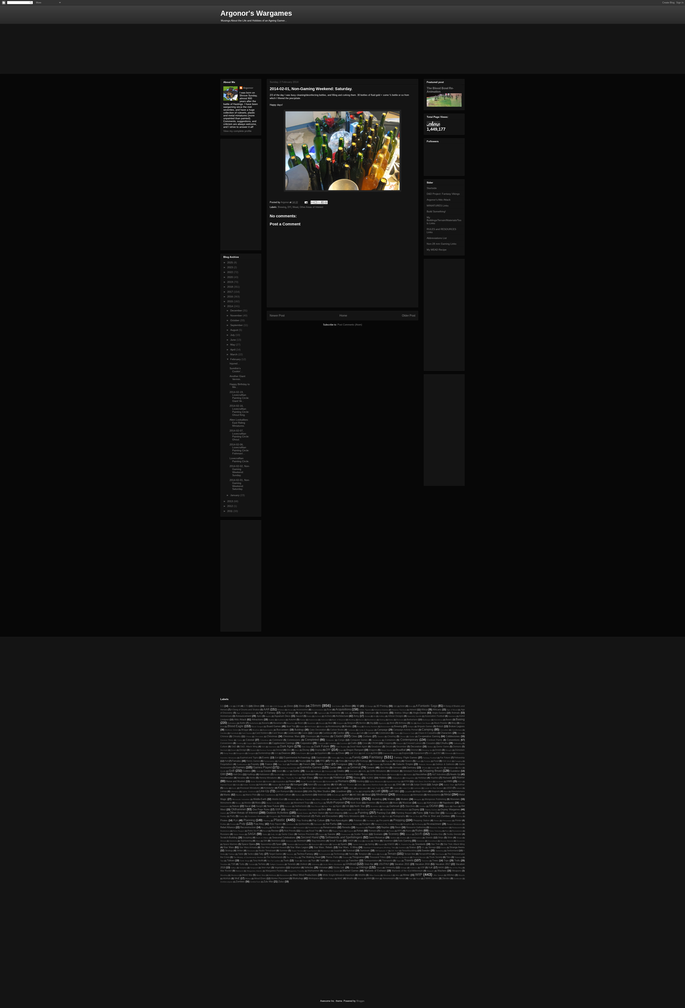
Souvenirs (460, 841)
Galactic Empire (404, 764)
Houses (319, 781)
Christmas (272, 736)
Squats (381, 844)
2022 (230, 272)
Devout (279, 750)
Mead (295, 207)
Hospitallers (280, 781)
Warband (239, 871)
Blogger (360, 1001)
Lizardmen (341, 791)
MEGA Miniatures (403, 795)
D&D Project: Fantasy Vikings (443, 193)
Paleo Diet (434, 813)
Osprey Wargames (450, 809)
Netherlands (301, 806)
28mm (315, 705)
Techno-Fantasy (305, 854)
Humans (343, 781)
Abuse (290, 710)
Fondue (427, 761)
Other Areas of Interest (311, 207)
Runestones (457, 831)
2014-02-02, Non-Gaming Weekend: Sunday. (240, 470)
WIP (418, 874)
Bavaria (265, 723)
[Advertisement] (327, 49)
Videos (353, 868)
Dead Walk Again (358, 746)
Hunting (360, 781)
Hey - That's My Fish (289, 778)
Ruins (409, 831)
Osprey (415, 809)
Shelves (403, 838)
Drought (448, 750)
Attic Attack (240, 719)
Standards (420, 844)
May (233, 344)
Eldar (333, 753)
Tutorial (252, 864)
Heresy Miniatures (268, 778)
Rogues (350, 831)
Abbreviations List (437, 238)
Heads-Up (455, 774)
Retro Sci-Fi (253, 831)
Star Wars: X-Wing (348, 847)
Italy (328, 784)
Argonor (248, 87)
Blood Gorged (257, 726)
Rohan (360, 830)
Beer (330, 723)
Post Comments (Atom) (350, 324)
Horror (461, 777)
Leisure (459, 788)
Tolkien (230, 860)
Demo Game (443, 746)
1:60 (238, 706)
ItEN (336, 784)
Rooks (383, 831)
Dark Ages (286, 746)
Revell (265, 831)
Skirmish (301, 840)
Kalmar (461, 784)
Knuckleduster (321, 788)
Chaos (396, 733)
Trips (446, 860)
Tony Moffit (258, 860)
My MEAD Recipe (436, 249)
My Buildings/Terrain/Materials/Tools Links (444, 220)
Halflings (251, 774)
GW (222, 774)
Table (240, 854)
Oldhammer (238, 809)
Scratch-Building (228, 837)
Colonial (250, 740)
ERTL (430, 753)
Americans (370, 713)
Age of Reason (306, 713)
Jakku (359, 785)
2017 (230, 291)
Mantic (227, 794)
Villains (379, 868)
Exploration (321, 757)
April (233, 349)
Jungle (435, 784)
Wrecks (361, 879)
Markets (309, 795)
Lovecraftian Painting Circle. (239, 460)
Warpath (430, 871)
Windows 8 (387, 875)
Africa (424, 709)
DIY (289, 207)
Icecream (439, 781)
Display (318, 750)
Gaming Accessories (288, 768)
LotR (378, 791)
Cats (361, 733)
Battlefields (253, 723)
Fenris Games (253, 761)
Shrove (223, 841)
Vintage (403, 868)
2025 (230, 262)
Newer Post (277, 315)
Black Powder (441, 723)
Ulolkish (304, 864)
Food (436, 761)
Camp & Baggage (366, 730)
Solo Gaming (404, 840)
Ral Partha (331, 824)
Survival (350, 850)
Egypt (311, 753)
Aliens (355, 712)
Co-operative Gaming (429, 736)
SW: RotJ (395, 851)
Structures (251, 851)
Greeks (340, 771)
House (292, 781)
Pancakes (449, 813)
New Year (328, 806)
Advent (413, 709)
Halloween (264, 774)
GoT (288, 771)
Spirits (334, 844)
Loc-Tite (355, 791)
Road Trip (314, 831)
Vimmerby (390, 867)
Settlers (393, 838)
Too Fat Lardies (273, 861)
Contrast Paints (434, 740)
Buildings (299, 729)
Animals (455, 712)
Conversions (226, 743)
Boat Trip (290, 726)
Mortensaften (285, 803)
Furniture (387, 764)
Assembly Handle (414, 716)
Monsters (455, 799)
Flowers (408, 761)
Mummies (371, 803)
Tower (297, 861)
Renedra (346, 827)
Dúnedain (460, 750)
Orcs (323, 809)
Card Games (247, 733)
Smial (359, 841)
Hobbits (383, 777)
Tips (222, 861)
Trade (322, 860)
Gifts (441, 768)
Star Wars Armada (248, 847)
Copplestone (262, 743)
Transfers (354, 860)
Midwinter (291, 799)
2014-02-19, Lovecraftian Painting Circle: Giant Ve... (239, 396)
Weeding (224, 875)
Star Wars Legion (299, 847)
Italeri (310, 784)
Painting (363, 812)
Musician (407, 802)
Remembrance (314, 827)
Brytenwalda (268, 730)
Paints (420, 813)
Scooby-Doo (437, 834)
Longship (366, 791)
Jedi (408, 784)
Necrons (288, 806)
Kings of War (297, 788)
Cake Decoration (317, 730)
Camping (427, 729)
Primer (436, 821)
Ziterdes (446, 878)
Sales (265, 834)
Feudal (302, 761)
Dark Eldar (306, 747)
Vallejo (233, 868)
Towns (305, 861)
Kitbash (309, 788)
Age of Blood (452, 710)
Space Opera (248, 844)
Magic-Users (421, 791)
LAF (341, 788)
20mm (301, 706)
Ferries (280, 761)
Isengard (298, 784)
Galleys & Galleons (445, 764)
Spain (279, 844)
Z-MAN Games (431, 878)
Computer (330, 740)
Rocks (326, 831)
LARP (386, 788)
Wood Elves (260, 878)
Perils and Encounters (326, 816)
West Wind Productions (305, 875)
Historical (339, 777)
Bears (300, 723)
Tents (382, 854)
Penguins (273, 816)
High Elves (307, 777)
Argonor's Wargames (256, 13)
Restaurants (457, 827)
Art (374, 716)
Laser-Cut (406, 788)
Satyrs (321, 834)
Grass (307, 771)
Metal (447, 794)
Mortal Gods (271, 803)
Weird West (260, 875)
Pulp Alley (259, 824)
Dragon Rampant (355, 750)
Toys (313, 860)
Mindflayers (334, 799)
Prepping (399, 820)
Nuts (384, 806)
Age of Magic (288, 713)
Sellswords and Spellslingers (343, 837)
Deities (430, 747)
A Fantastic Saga (426, 705)
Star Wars (229, 847)
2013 (230, 501)
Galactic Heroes (425, 764)
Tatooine (289, 854)
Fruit (355, 764)
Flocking (397, 761)
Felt (226, 761)
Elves (341, 753)
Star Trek (435, 844)
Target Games (276, 854)
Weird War (247, 875)
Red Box (276, 827)
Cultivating (457, 743)
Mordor (247, 803)
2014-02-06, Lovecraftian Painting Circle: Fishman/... (239, 449)
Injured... (235, 363)
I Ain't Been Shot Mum (423, 781)
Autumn (292, 719)
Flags (387, 761)
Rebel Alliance (227, 827)
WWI (369, 878)
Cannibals (234, 733)
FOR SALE (446, 761)
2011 (230, 511)
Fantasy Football (430, 758)
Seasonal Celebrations (284, 837)
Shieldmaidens (416, 838)
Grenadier (354, 771)
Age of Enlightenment (246, 713)
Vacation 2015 (402, 864)
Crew (364, 743)
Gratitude (317, 771)
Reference (288, 827)
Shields (429, 837)
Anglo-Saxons (439, 713)
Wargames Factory (275, 871)
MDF (346, 795)
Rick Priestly (290, 831)
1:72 (246, 706)
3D (357, 706)
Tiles (448, 857)
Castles (340, 733)
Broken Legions (457, 726)
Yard (411, 879)
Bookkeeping (334, 726)
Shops (459, 838)
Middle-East (278, 799)
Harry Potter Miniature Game (375, 774)
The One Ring (292, 857)
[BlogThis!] (316, 202)
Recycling (265, 827)
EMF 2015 (354, 753)
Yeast (418, 879)
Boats (301, 726)
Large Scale (375, 788)
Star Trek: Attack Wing (454, 844)
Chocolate (259, 736)
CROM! (374, 743)
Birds (392, 723)
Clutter (412, 736)
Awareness (313, 720)
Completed (312, 739)
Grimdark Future (411, 771)
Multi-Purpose (335, 802)
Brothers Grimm (231, 730)
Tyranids (292, 864)
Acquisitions (343, 709)
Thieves (345, 857)
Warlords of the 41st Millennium (407, 871)
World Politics (328, 879)
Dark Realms (341, 747)
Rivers (303, 831)
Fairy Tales (344, 758)
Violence (413, 868)
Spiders (326, 844)
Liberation (235, 791)
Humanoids (330, 781)
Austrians (281, 720)
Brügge (244, 730)
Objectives (410, 806)
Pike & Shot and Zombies (436, 816)
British (440, 726)
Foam (418, 761)
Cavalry (371, 733)
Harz (401, 774)
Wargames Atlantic (254, 871)
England (406, 753)
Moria (258, 802)
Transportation (371, 860)
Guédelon (455, 771)
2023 (230, 267)
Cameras (351, 730)
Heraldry (241, 778)
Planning (249, 820)
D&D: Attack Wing (249, 746)
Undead (351, 863)
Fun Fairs (366, 764)
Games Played (262, 767)
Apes (259, 716)
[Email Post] (305, 202)
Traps (398, 861)
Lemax (223, 791)
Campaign (382, 729)
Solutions (420, 841)
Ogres (446, 806)
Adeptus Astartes (381, 710)
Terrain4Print (425, 854)
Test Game (439, 854)
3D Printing (382, 706)
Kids (281, 787)
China (459, 733)
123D (267, 706)
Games (240, 767)
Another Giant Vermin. (237, 378)
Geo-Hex (384, 767)
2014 (230, 306)
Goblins (247, 771)
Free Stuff (282, 764)
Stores (443, 847)
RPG (399, 831)
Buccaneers (282, 729)
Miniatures (351, 799)
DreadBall (401, 750)
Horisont (447, 777)
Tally (261, 854)
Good (279, 771)
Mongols (417, 799)
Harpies (342, 774)
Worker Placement (280, 878)
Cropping (388, 743)
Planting (266, 821)
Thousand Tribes (377, 857)
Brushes (256, 730)
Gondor (267, 771)
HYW (406, 781)
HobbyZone (397, 778)
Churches (324, 736)
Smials (368, 841)
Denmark (224, 750)
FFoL (332, 761)
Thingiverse (358, 857)
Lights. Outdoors (249, 791)
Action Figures (365, 710)
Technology (339, 854)
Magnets (436, 791)
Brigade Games (425, 726)
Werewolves (284, 875)
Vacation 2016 (422, 864)
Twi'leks (262, 864)
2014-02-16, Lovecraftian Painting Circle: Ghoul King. (239, 410)
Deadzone (376, 746)
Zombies (240, 881)
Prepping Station (421, 820)
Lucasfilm (408, 791)
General (355, 767)
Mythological (433, 803)
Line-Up (264, 791)
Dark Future (321, 746)
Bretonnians (386, 726)
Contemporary (409, 739)
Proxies (233, 824)
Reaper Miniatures (454, 824)
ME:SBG (357, 795)
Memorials (418, 795)
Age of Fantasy (267, 712)
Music (396, 803)
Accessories (302, 709)
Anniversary (226, 716)
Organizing (344, 810)
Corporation (306, 743)
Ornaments (387, 810)
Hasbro (409, 774)
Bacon (361, 720)
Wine (398, 875)
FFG (322, 761)
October (235, 320)
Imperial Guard (226, 785)
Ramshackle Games (350, 824)
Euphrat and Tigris (249, 757)
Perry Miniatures (352, 816)
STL (423, 847)
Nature (235, 806)
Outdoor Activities (277, 812)
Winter (406, 875)
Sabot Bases (239, 834)
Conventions (453, 740)
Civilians (367, 736)
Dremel (414, 750)
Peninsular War (288, 816)
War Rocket (226, 871)
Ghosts (425, 768)
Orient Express (366, 810)
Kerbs (226, 788)
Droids (438, 750)
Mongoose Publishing (435, 799)
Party (232, 816)
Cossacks (321, 743)
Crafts (354, 743)
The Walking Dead (310, 857)
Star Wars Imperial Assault (273, 847)
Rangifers (407, 824)
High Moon (323, 778)
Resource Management (439, 827)
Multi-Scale (356, 803)
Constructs (376, 740)
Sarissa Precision (306, 834)
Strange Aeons (457, 847)
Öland (455, 806)
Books (348, 726)
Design (242, 750)
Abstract (281, 710)
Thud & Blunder (419, 857)
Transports (387, 860)
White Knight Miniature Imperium (338, 875)
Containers (390, 740)
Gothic (296, 771)
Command (277, 740)
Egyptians (322, 753)
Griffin (363, 771)
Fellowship (459, 757)
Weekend (235, 875)
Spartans (291, 844)
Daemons (272, 747)
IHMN (449, 781)
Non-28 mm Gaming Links (441, 243)
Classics (380, 736)
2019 (230, 282)
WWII (377, 879)
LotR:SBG (394, 791)
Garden (333, 767)
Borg (359, 726)
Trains (342, 861)
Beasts (322, 723)
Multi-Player (318, 803)
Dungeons (240, 753)
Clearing (391, 736)
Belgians (340, 723)
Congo (341, 740)
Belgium (351, 723)
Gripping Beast (432, 770)
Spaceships (266, 844)
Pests (367, 816)
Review (275, 830)
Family (356, 757)
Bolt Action (311, 726)
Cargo (316, 733)
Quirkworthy (304, 824)
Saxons (331, 834)
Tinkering (458, 857)
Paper (459, 813)
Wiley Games (374, 875)
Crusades (430, 743)
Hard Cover (297, 774)
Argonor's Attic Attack (438, 199)
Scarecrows (346, 834)
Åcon (329, 709)
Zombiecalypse (226, 882)
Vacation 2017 (442, 864)
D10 (263, 747)
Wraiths (350, 878)
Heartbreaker (226, 778)
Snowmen (388, 841)
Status (412, 847)
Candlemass (457, 730)
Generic (371, 767)
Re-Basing (419, 824)
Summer (284, 850)
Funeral (376, 764)
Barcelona (438, 720)
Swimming (439, 851)
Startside (432, 188)
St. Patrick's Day (405, 844)
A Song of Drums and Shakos (245, 709)
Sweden (426, 850)
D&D (234, 746)
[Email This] (312, 202)
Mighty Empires (305, 799)
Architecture (342, 716)
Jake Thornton (348, 785)
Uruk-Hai (368, 864)
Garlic (344, 768)
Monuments (226, 803)
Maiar (446, 791)
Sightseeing (246, 841)
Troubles (223, 864)
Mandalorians (458, 791)
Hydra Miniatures (376, 781)
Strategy (229, 850)
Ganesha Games (310, 767)
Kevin (234, 788)
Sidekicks (233, 841)
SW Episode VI (381, 851)
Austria (271, 720)
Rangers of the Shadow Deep (387, 824)
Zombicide (458, 879)
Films (341, 761)
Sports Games (359, 844)
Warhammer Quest (331, 871)
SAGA (252, 833)
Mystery (420, 803)
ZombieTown (255, 882)
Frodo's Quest (323, 764)
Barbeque (427, 720)
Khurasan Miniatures (250, 788)
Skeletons (276, 841)
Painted (351, 813)
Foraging (458, 761)
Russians (224, 834)
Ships (440, 837)
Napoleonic (448, 802)
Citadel (338, 736)
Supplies (338, 850)
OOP (277, 809)
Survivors (365, 850)
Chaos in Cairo (409, 733)
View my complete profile (237, 131)
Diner (297, 750)
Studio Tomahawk (267, 850)
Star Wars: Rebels (323, 847)
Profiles (223, 824)
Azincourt (325, 720)
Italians (320, 785)
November (236, 315)
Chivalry (237, 736)
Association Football (434, 716)
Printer (458, 820)
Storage (432, 847)
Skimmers (290, 841)
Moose (238, 803)
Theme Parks (332, 857)
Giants (433, 768)
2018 (230, 286)
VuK (430, 867)
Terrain (391, 853)
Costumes (332, 743)
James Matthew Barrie (375, 785)
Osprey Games (431, 810)
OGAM (433, 805)
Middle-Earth (259, 799)
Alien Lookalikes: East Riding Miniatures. (239, 422)
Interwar (275, 785)
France (268, 764)
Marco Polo (251, 795)
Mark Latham (285, 795)
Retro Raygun (238, 831)
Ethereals (449, 753)
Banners (400, 720)
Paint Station (318, 813)
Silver (258, 841)
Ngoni (339, 806)
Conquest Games (359, 740)
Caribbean (328, 733)
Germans (397, 767)
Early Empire (301, 753)
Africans (437, 709)
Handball (277, 774)
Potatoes (358, 820)
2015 (230, 301)
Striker (240, 850)
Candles (223, 733)
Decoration (416, 746)
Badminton (371, 720)
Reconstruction (248, 827)
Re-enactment (434, 824)
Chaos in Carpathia (427, 733)
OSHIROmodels (402, 810)
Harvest (393, 774)
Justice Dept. (449, 785)
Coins (239, 740)
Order (334, 810)
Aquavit (299, 716)
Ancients (384, 712)
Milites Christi (320, 799)
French (306, 764)
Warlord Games (350, 870)
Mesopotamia (433, 795)
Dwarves (285, 753)
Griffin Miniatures (378, 771)
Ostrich (223, 813)
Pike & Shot (414, 816)
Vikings (363, 867)
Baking (382, 720)
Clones (403, 736)
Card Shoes (278, 733)
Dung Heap (228, 753)
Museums (384, 803)
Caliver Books (337, 730)
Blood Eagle (235, 726)
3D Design (369, 706)
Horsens (269, 781)
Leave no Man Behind (433, 788)
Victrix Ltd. (338, 867)
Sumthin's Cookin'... (236, 370)
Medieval (382, 794)
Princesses (447, 821)
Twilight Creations (277, 864)
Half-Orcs (237, 774)
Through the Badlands (400, 857)
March (234, 354)
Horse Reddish (256, 781)
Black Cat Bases (424, 723)
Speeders (315, 844)
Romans (373, 831)
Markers (298, 795)
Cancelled (444, 730)
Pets (387, 816)
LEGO (449, 788)
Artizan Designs (396, 716)
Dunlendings (264, 753)
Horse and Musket (235, 781)
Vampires (243, 868)
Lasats (396, 788)
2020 (230, 277)
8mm (411, 706)
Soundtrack (432, 841)
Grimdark (394, 771)
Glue (460, 768)
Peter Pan (377, 816)
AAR (266, 709)
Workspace (313, 878)
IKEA (460, 781)
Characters (446, 733)
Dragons (373, 750)
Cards (305, 733)
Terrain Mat (409, 854)
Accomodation (318, 710)
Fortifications (242, 764)
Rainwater (318, 824)
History (357, 777)
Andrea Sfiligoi (401, 713)
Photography (399, 816)
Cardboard (292, 733)
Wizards (461, 875)
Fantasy (376, 757)
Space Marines (230, 844)
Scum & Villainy (262, 838)
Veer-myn (266, 867)
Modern (404, 799)
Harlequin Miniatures (326, 774)
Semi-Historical (377, 837)
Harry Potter (354, 774)
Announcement (243, 716)
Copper (250, 743)
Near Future (273, 806)
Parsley (223, 816)
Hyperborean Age (393, 781)
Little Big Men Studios (319, 791)
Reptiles (385, 827)
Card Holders (261, 733)
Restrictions (225, 831)
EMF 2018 (366, 753)
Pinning (459, 816)
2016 (230, 296)
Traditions (333, 861)
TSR (233, 864)
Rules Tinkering (435, 831)
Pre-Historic (371, 821)
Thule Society (435, 857)
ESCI (438, 753)
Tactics (250, 854)
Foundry (255, 764)
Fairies (334, 758)
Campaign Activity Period (405, 730)
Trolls (457, 860)
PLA (235, 820)
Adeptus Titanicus (399, 710)
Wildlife (361, 875)
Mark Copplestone (267, 795)
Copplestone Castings (283, 743)
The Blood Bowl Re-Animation (440, 90)
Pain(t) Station (303, 813)
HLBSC (370, 778)
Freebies (294, 764)
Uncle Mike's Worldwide (332, 864)
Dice (288, 750)
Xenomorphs (389, 878)
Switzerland (452, 850)
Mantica (239, 795)
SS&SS (390, 844)
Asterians (452, 716)
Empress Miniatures (391, 753)
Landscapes (362, 788)
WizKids (227, 878)
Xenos (402, 878)
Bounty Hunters (370, 726)
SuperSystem (311, 851)
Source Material (446, 841)
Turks (242, 864)
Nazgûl (259, 806)
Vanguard (254, 868)
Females (236, 761)
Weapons (456, 871)
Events (265, 757)
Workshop (298, 878)
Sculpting (247, 837)
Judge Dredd (420, 784)
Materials (322, 795)
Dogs (341, 750)
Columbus (264, 740)
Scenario (378, 834)
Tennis (374, 854)
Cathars (353, 733)
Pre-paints (384, 820)
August (234, 330)
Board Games (274, 726)
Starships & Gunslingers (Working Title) (379, 847)
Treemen (425, 861)
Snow (376, 841)
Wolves (248, 879)
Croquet (399, 743)
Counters (343, 743)
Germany (411, 767)
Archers (318, 716)
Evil (276, 757)
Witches (451, 875)
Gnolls (222, 771)
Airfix (347, 713)
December (236, 310)
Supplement (326, 851)
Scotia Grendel (454, 834)
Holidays (422, 778)
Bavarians (278, 723)
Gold (258, 771)
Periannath (305, 816)
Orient (354, 810)
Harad (286, 774)
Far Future (445, 757)
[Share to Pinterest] (326, 202)
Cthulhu (444, 743)
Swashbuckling (409, 850)
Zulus (281, 881)
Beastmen (311, 723)
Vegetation (295, 867)
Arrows (367, 716)
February (235, 359)
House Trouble (307, 781)
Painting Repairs (404, 813)
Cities (354, 736)
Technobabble (325, 854)
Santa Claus (287, 834)
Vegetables (280, 867)
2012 (230, 506)
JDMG (399, 784)
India (238, 785)
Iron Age (286, 784)
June (233, 339)
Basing (460, 719)
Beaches (290, 723)
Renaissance (330, 827)
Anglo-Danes (419, 712)
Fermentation (269, 761)
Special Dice (303, 844)
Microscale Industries (241, 799)
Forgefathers (226, 764)
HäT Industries (439, 774)
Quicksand (290, 824)
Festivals (291, 761)
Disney (305, 750)
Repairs (372, 827)
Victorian (323, 867)
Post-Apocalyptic (339, 820)
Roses (391, 831)
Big (371, 723)
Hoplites (435, 778)
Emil (375, 753)
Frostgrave (341, 764)
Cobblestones (453, 736)
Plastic (279, 820)
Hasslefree (421, 774)
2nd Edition (336, 706)
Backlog (352, 720)
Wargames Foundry (296, 871)
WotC (340, 878)
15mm (290, 706)
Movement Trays (302, 803)
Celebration (384, 733)
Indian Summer (249, 785)
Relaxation (300, 827)
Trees (435, 860)
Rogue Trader (338, 831)
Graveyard (329, 771)
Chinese (224, 736)
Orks (378, 810)
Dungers (251, 753)
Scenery (393, 833)
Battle (242, 723)
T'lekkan (231, 854)
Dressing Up (427, 750)
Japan (389, 785)
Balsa (391, 720)
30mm (348, 706)
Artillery (382, 716)
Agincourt (322, 713)
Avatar (302, 720)
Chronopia (311, 736)
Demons (457, 746)
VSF (422, 867)
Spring (371, 844)
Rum (447, 831)
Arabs (309, 716)
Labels (333, 788)
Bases (449, 719)
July (232, 335)
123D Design (278, 706)
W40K (441, 867)
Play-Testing (302, 820)
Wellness (272, 875)
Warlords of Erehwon (375, 870)
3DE (395, 706)
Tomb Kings (244, 861)
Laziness (417, 788)
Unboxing (315, 864)
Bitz (412, 723)
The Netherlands (275, 857)
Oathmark (394, 806)
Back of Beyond (338, 720)
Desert (233, 750)
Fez (313, 761)
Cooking (239, 743)
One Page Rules (261, 809)
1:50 (231, 706)
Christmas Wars (291, 736)
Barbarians (412, 719)
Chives (248, 736)
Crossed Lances (414, 743)
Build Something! (436, 211)
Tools (286, 860)
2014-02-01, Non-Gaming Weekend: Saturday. (240, 484)
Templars (363, 854)
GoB (232, 770)
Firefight (352, 761)
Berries (362, 723)
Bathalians (232, 723)
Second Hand (310, 837)
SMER (350, 841)
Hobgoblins (410, 778)
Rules (419, 830)
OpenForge (290, 810)
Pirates (224, 820)
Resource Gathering (416, 827)
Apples (268, 716)
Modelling (377, 799)
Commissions (293, 740)
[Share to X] (319, 202)
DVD (276, 753)
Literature (298, 791)
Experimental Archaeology (297, 757)
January (235, 495)
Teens (352, 854)
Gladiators (450, 768)
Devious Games (266, 750)
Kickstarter (269, 788)
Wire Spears (438, 875)
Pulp (242, 823)
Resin (398, 827)
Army (356, 716)
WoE (237, 878)
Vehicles (309, 867)
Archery (328, 716)
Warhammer (313, 871)
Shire (450, 837)
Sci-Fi (418, 833)
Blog (453, 723)
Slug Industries (318, 841)
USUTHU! (384, 864)
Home (343, 315)
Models (391, 799)
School (408, 834)
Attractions (257, 719)
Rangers (366, 824)
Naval (247, 806)
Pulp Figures (276, 824)
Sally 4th (274, 834)
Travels (408, 860)
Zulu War (268, 881)
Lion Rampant (283, 791)
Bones (322, 726)
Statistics (402, 847)
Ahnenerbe (335, 713)
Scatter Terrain (361, 834)
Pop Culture (318, 820)
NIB (347, 806)
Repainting (360, 827)
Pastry (241, 816)
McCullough (336, 795)
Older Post (408, 315)
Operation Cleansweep (308, 810)
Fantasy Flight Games (405, 757)
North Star (359, 806)
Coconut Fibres (226, 740)
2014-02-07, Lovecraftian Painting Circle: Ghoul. (239, 435)
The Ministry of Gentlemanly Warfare (248, 857)
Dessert (253, 750)
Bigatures (382, 723)
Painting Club (384, 813)
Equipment (419, 753)
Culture (223, 746)
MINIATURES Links (437, 205)
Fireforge (363, 761)
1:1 (222, 706)
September (236, 325)
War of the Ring (455, 868)
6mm (402, 706)
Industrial (263, 784)
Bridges (411, 726)
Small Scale (335, 840)
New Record (316, 806)
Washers (441, 870)
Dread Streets (386, 750)
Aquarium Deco (282, 716)
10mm (256, 706)
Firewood (376, 761)
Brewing (282, 207)
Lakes (350, 788)
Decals (389, 746)
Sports (344, 844)
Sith (265, 841)
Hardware (310, 774)
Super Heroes (297, 851)
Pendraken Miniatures (257, 816)
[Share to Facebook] (322, 202)
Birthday (403, 723)
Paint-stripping (336, 813)
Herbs (252, 778)
